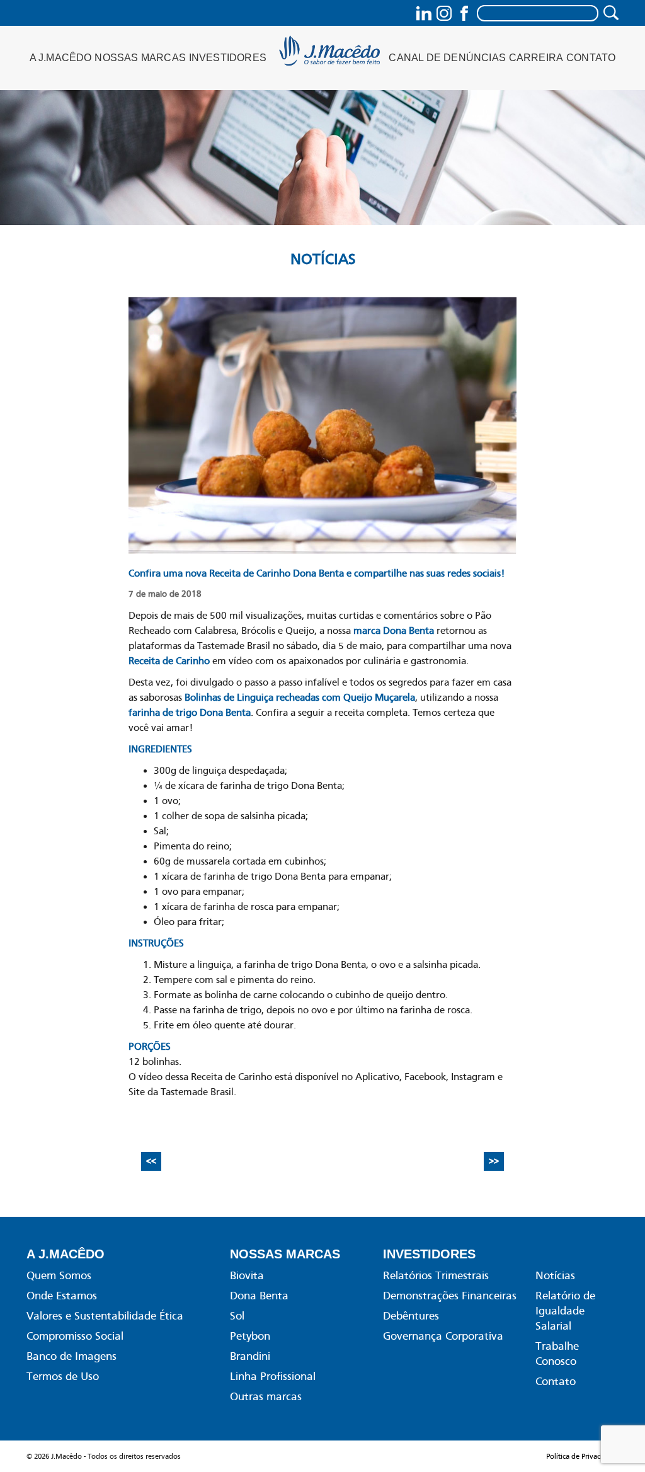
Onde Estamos (61, 1295)
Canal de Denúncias (447, 57)
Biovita (247, 1275)
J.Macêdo (331, 54)
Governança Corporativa (443, 1336)
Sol (237, 1315)
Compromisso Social (74, 1336)
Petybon (250, 1336)
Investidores (227, 57)
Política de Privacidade (582, 1456)
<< (151, 1161)
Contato (590, 57)
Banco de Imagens (71, 1356)
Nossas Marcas (140, 57)
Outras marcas (266, 1396)
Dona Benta (259, 1295)
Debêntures (411, 1315)
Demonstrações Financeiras (450, 1295)
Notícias (322, 259)
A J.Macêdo (61, 57)
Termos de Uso (62, 1376)
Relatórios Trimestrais (436, 1275)
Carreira (536, 57)
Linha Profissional (273, 1376)
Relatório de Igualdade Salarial (565, 1310)
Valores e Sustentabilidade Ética (104, 1315)
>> (494, 1161)
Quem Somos (58, 1275)
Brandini (250, 1356)
